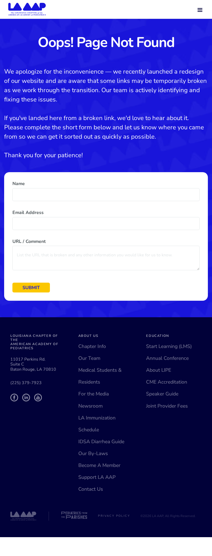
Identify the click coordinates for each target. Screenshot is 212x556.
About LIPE (158, 370)
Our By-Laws (93, 453)
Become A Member (99, 465)
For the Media (93, 394)
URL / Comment (29, 241)
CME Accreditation (166, 382)
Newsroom (90, 406)
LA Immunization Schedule (97, 424)
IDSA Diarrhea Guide (101, 441)
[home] (27, 9)
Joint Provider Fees (167, 406)
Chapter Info (92, 346)
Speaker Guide (162, 394)
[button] (200, 9)
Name (18, 183)
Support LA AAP (97, 477)
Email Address (28, 212)
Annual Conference (167, 358)
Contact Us (90, 489)
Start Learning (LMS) (169, 346)
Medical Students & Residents (100, 376)
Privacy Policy (114, 516)
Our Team (89, 358)
